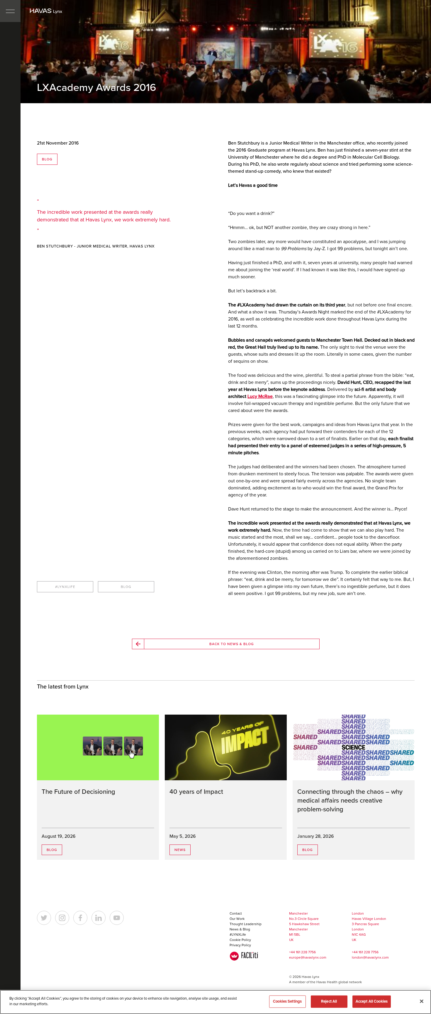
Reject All (329, 1001)
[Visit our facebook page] (80, 918)
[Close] (421, 1001)
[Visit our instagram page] (62, 918)
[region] (215, 1002)
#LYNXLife (238, 934)
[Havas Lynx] (46, 11)
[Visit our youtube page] (117, 918)
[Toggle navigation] (10, 11)
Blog (47, 159)
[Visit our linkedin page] (98, 918)
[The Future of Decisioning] (98, 747)
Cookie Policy (240, 940)
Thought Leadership (246, 924)
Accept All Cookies (372, 1001)
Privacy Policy (240, 945)
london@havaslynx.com (370, 957)
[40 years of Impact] (226, 747)
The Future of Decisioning (78, 792)
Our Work (237, 919)
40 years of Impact (196, 792)
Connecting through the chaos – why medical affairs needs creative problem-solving (350, 800)
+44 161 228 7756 (302, 952)
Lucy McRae (260, 396)
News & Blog (240, 929)
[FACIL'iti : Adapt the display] (244, 956)
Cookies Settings (287, 1001)
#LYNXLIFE (65, 587)
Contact (236, 913)
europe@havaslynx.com (307, 957)
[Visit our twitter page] (44, 918)
